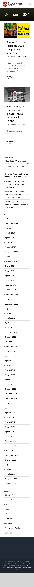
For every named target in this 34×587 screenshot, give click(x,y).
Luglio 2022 (9, 365)
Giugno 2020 (10, 469)
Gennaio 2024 (10, 290)
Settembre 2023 (11, 304)
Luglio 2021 (9, 417)
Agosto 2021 (10, 413)
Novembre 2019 (11, 479)
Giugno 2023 (10, 313)
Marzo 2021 (9, 436)
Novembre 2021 (11, 398)
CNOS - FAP (21, 124)
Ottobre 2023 (10, 299)
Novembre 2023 (11, 294)
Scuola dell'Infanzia (12, 528)
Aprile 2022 (9, 379)
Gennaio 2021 (10, 446)
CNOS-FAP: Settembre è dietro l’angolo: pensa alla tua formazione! (16, 184)
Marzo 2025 (9, 242)
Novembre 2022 (11, 346)
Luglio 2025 (9, 228)
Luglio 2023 (9, 308)
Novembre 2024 (11, 252)
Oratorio (24, 56)
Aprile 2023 (9, 323)
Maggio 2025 (10, 233)
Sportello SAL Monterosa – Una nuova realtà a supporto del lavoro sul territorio (16, 194)
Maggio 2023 (10, 318)
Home (19, 56)
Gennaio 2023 (10, 337)
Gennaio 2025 (10, 247)
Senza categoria (11, 533)
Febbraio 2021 (10, 441)
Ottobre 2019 (10, 483)
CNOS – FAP (10, 495)
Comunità (9, 500)
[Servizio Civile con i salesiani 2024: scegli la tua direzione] (17, 30)
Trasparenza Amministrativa (14, 567)
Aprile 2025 (9, 238)
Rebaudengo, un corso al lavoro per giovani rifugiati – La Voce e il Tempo (16, 113)
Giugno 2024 (10, 266)
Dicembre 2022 (11, 342)
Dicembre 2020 (11, 450)
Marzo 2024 (9, 280)
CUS (6, 504)
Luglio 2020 (9, 465)
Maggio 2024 (10, 271)
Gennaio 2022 (10, 389)
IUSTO (7, 514)
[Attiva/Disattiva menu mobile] (30, 4)
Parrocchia (9, 523)
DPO (17, 569)
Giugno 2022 (10, 370)
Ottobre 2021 (10, 403)
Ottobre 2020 (10, 460)
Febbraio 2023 (11, 332)
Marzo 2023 (9, 327)
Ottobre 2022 (10, 351)
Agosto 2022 (10, 360)
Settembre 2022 (11, 356)
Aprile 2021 (9, 431)
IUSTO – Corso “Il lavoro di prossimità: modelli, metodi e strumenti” (16, 205)
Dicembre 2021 (11, 394)
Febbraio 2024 (11, 285)
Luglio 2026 (9, 219)
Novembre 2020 (11, 455)
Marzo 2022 (9, 384)
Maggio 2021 (10, 427)
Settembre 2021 (11, 408)
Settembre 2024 (11, 261)
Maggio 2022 (10, 375)
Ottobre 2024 (10, 257)
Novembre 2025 (11, 223)
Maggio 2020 (10, 474)
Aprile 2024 (9, 275)
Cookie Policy (27, 567)
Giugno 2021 (10, 422)
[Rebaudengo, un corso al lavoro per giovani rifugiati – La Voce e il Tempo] (17, 94)
